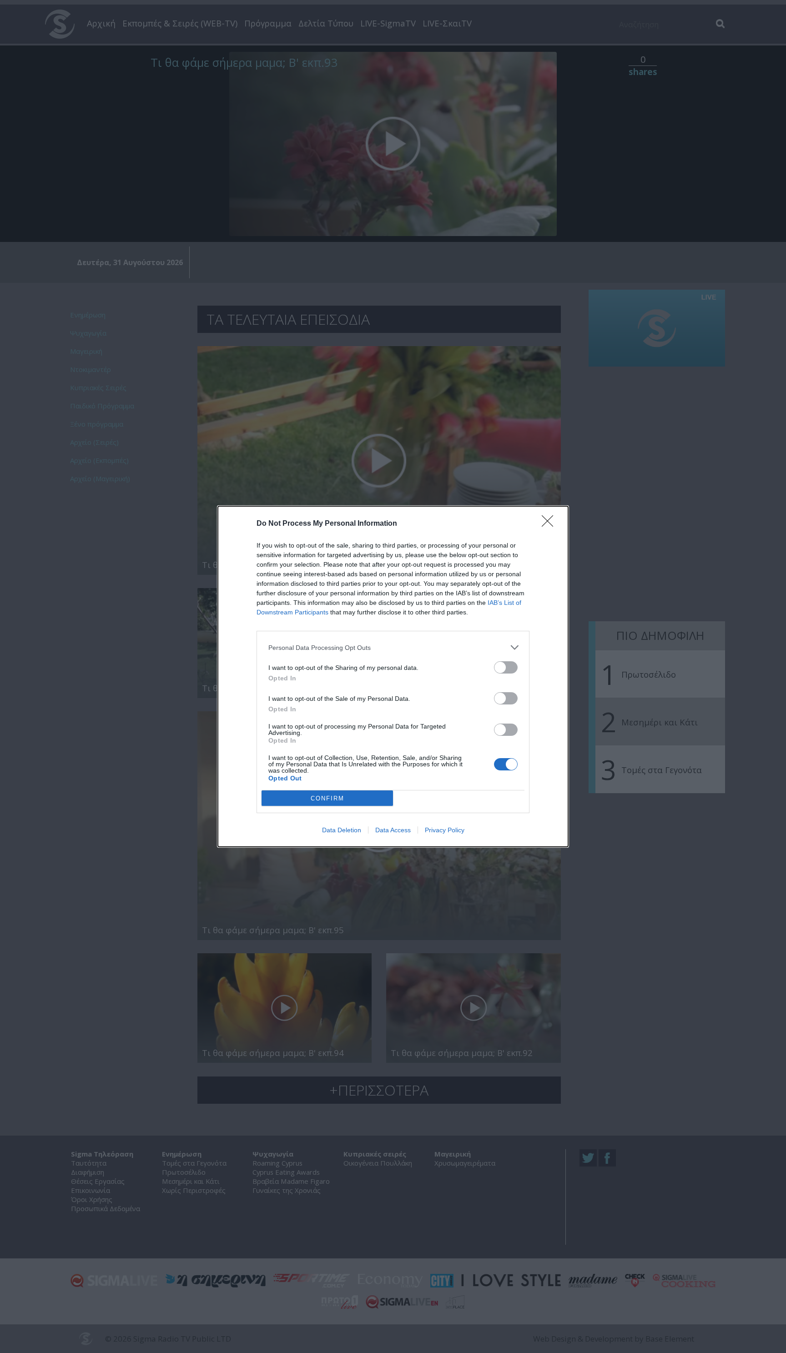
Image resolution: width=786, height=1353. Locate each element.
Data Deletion (341, 830)
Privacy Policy (444, 830)
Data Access (393, 830)
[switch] (506, 667)
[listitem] (393, 647)
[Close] (550, 524)
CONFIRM (327, 798)
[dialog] (393, 676)
